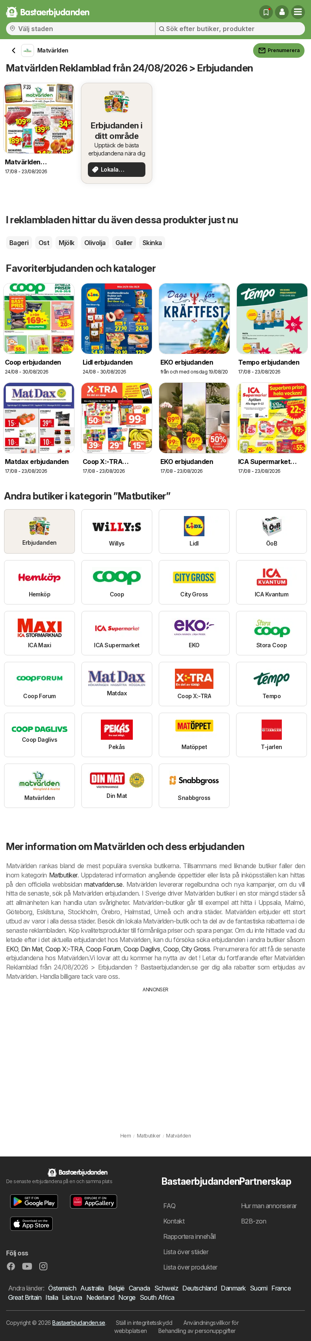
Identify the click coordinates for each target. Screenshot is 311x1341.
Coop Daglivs (142, 949)
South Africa (157, 1297)
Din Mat (32, 949)
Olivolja (95, 243)
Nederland (100, 1297)
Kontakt (173, 1221)
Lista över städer (185, 1252)
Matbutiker (63, 875)
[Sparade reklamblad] (266, 12)
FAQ (169, 1206)
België (116, 1288)
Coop (171, 949)
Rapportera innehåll (189, 1236)
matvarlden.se (103, 884)
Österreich (62, 1288)
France (281, 1288)
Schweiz (166, 1288)
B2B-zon (253, 1221)
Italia (51, 1297)
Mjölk (66, 243)
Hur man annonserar (269, 1206)
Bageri (19, 243)
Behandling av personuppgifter (197, 1330)
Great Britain (24, 1297)
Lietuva (72, 1297)
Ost (43, 243)
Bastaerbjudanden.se (78, 1322)
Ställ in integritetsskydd (144, 1322)
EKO (12, 949)
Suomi (258, 1288)
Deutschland (199, 1288)
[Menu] (298, 12)
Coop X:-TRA (64, 949)
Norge (126, 1297)
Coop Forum (103, 949)
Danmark (233, 1288)
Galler (124, 243)
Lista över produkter (190, 1267)
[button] (282, 12)
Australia (92, 1288)
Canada (139, 1288)
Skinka (152, 243)
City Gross (195, 949)
